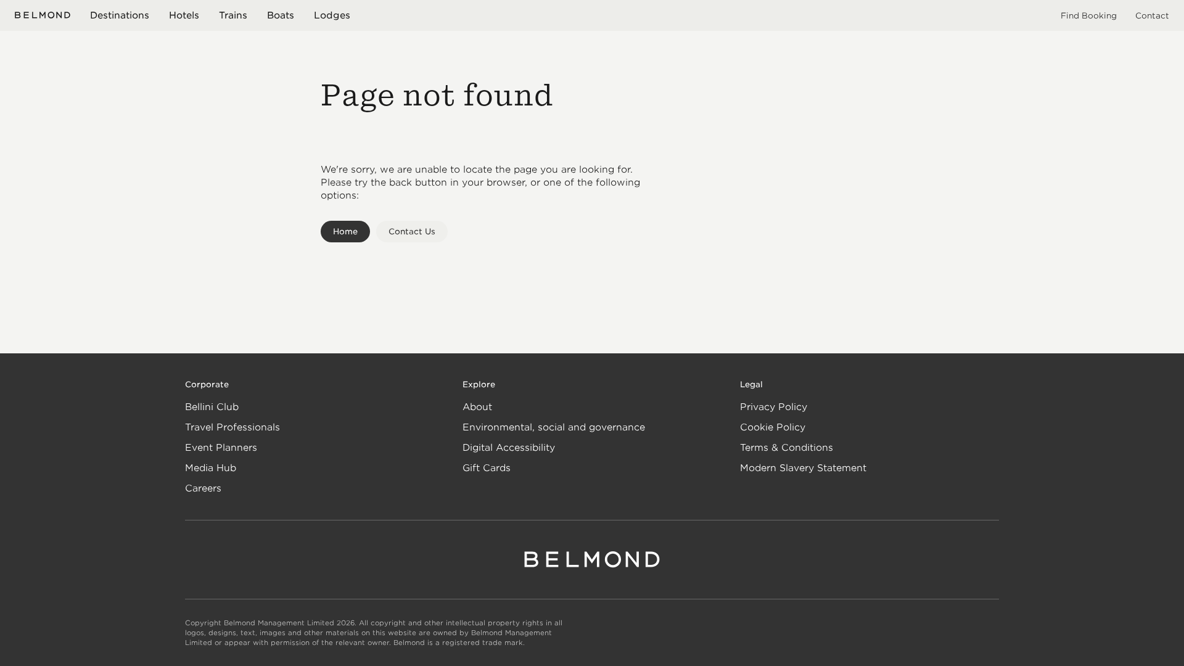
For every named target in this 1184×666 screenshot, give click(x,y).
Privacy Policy (773, 407)
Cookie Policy (772, 427)
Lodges (332, 15)
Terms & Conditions (786, 447)
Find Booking (1089, 15)
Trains (233, 15)
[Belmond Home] (42, 15)
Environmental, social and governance (553, 427)
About (477, 407)
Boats (280, 15)
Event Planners (221, 447)
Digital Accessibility (508, 447)
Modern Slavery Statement (803, 468)
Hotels (184, 15)
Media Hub (210, 468)
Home (345, 231)
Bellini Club (212, 407)
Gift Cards (486, 468)
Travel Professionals (232, 427)
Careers (203, 488)
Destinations (119, 15)
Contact (1152, 15)
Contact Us (411, 231)
